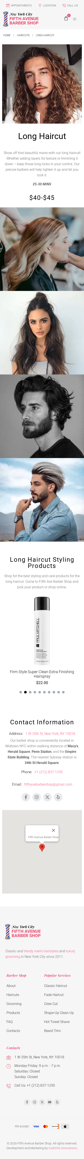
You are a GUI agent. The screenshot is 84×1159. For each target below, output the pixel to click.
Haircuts (23, 35)
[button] (75, 19)
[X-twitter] (47, 797)
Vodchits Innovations (62, 1148)
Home (7, 35)
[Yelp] (58, 797)
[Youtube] (49, 1102)
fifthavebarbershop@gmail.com (48, 784)
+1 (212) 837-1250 (48, 772)
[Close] (53, 830)
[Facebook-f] (26, 797)
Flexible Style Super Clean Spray (42, 671)
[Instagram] (36, 797)
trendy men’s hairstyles (41, 951)
